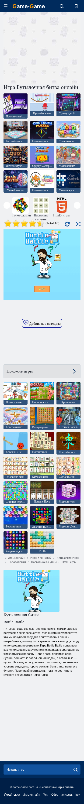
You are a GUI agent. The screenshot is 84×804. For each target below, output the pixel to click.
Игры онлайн (16, 558)
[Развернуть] (78, 224)
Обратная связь (62, 794)
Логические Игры (67, 558)
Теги (46, 794)
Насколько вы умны (43, 562)
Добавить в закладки (44, 323)
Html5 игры (68, 562)
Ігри (77, 794)
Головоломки (17, 562)
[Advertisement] (63, 47)
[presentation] (7, 205)
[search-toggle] (62, 6)
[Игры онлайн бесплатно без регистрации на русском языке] (28, 6)
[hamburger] (6, 6)
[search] (75, 769)
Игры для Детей (41, 558)
